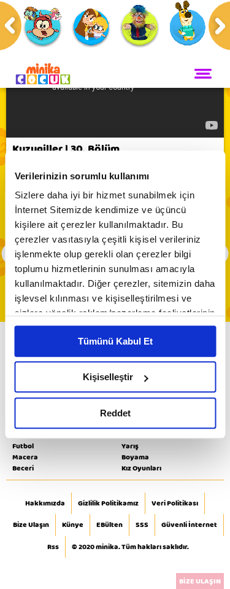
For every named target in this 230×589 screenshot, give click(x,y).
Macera (25, 456)
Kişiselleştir (108, 377)
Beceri (23, 468)
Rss (53, 547)
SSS (142, 525)
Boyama (135, 456)
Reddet (115, 413)
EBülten (109, 525)
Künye (72, 525)
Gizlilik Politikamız (108, 504)
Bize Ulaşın (31, 525)
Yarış (130, 445)
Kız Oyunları (141, 468)
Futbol (23, 445)
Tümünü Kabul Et (115, 341)
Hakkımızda (45, 504)
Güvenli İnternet (189, 525)
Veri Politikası (174, 504)
